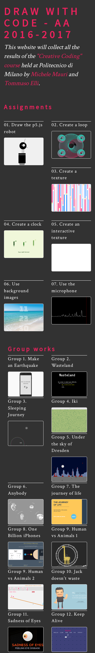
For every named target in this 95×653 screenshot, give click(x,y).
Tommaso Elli (21, 83)
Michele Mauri (49, 74)
